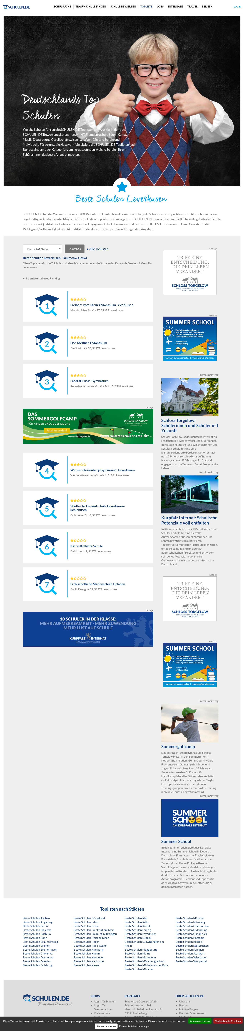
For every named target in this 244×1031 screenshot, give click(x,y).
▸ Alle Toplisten (97, 249)
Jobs (160, 6)
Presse (183, 1005)
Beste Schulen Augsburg (38, 922)
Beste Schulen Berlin (35, 926)
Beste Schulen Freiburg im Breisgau (95, 933)
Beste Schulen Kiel (136, 918)
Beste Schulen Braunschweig (40, 941)
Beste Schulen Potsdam (190, 937)
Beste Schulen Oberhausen (192, 926)
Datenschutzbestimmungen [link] (134, 1026)
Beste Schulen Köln (136, 922)
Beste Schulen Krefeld (138, 926)
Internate (175, 6)
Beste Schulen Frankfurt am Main (94, 929)
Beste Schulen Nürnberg (190, 922)
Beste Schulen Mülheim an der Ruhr (146, 965)
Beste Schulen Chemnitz (38, 953)
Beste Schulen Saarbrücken (192, 945)
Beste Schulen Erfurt (86, 922)
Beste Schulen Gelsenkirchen (91, 937)
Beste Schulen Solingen (190, 949)
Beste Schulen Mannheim (140, 957)
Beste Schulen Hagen (86, 941)
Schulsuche (62, 6)
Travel (192, 6)
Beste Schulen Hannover (89, 957)
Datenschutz (102, 1013)
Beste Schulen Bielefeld (37, 929)
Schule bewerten (123, 6)
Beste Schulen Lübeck (138, 937)
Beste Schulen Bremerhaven (40, 949)
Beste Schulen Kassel (86, 965)
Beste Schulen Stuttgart (190, 953)
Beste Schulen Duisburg (37, 965)
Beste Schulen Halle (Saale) (90, 945)
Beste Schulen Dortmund (38, 957)
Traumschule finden (91, 6)
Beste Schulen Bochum (37, 933)
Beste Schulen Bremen (36, 945)
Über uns (184, 1001)
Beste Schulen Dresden (37, 961)
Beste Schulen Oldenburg (191, 929)
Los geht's (74, 248)
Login (237, 6)
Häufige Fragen (188, 1009)
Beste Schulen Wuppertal (191, 961)
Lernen (207, 6)
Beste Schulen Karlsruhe (89, 961)
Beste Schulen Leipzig (138, 929)
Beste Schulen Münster (190, 918)
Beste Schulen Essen (86, 926)
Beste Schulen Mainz (137, 953)
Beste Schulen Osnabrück (191, 933)
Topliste (146, 6)
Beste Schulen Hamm (87, 953)
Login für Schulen (104, 1001)
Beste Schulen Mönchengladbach (145, 961)
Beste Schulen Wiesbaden (191, 957)
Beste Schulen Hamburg (88, 949)
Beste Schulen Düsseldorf (89, 918)
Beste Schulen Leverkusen (140, 933)
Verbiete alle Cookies (228, 1021)
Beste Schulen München (139, 969)
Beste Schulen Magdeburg (141, 949)
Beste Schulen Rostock (189, 941)
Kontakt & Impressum (192, 1013)
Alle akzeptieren (200, 1021)
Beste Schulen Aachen (36, 918)
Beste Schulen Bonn (35, 937)
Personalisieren (106, 1026)
